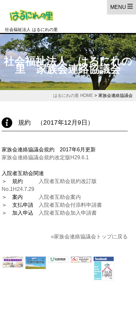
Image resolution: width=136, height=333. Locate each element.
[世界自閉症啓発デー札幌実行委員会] (103, 281)
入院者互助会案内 (57, 197)
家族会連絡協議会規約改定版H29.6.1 (45, 157)
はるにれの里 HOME (73, 95)
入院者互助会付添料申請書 (70, 205)
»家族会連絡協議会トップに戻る (89, 236)
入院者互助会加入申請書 (68, 213)
